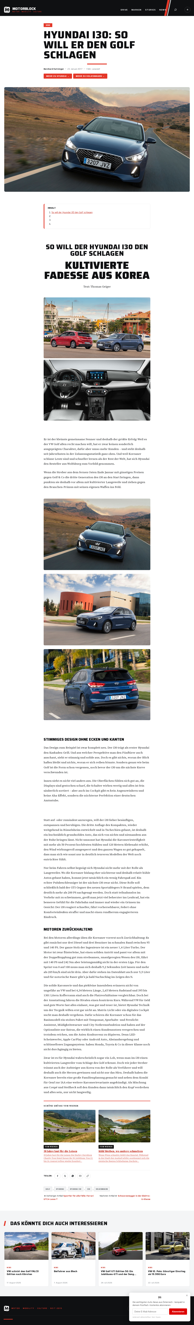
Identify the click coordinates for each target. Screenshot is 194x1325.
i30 (88, 1189)
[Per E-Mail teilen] (80, 1176)
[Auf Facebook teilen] (57, 1176)
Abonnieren (178, 1311)
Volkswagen (94, 76)
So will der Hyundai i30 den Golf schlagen (72, 212)
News (9, 1267)
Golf (48, 1189)
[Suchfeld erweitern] (175, 10)
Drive (48, 25)
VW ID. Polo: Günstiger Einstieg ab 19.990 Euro (166, 1273)
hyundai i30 (75, 1189)
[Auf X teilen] (65, 1176)
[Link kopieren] (87, 1176)
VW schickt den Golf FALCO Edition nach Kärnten (23, 1273)
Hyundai (62, 76)
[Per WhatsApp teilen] (73, 1176)
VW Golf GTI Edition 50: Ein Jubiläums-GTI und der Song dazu (117, 1273)
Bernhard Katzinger (54, 69)
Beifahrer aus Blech (65, 1271)
